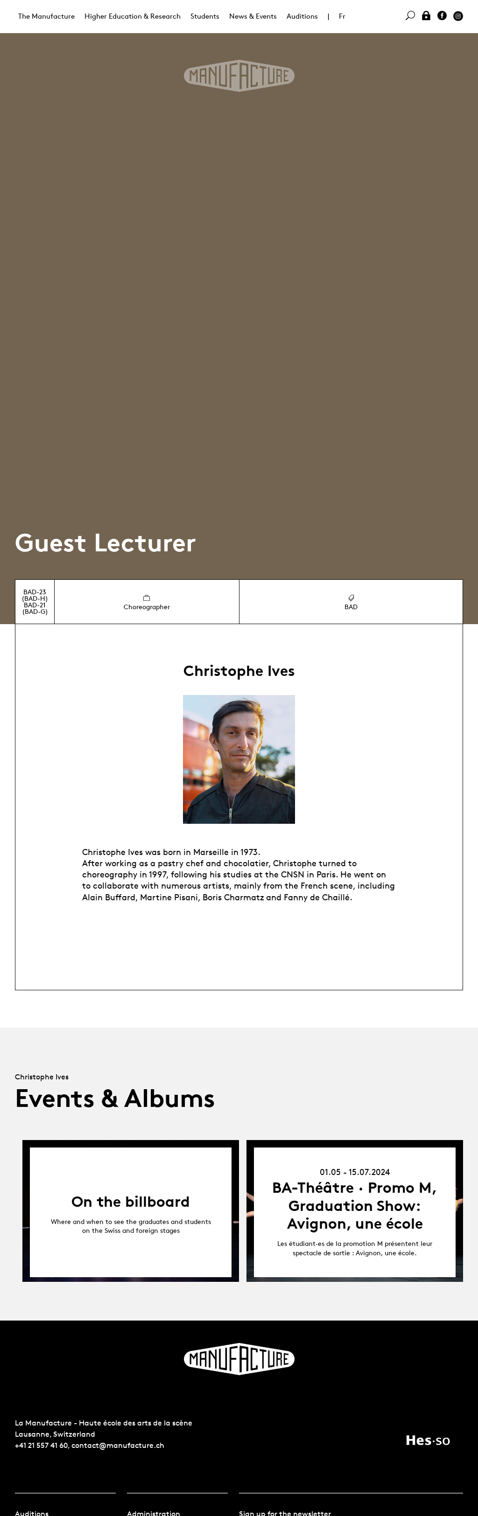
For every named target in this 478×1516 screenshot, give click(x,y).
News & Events (253, 16)
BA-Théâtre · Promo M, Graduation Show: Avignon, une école (354, 1205)
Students (204, 16)
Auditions (302, 16)
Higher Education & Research (132, 16)
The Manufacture (46, 16)
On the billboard (130, 1201)
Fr (342, 16)
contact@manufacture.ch (117, 1445)
